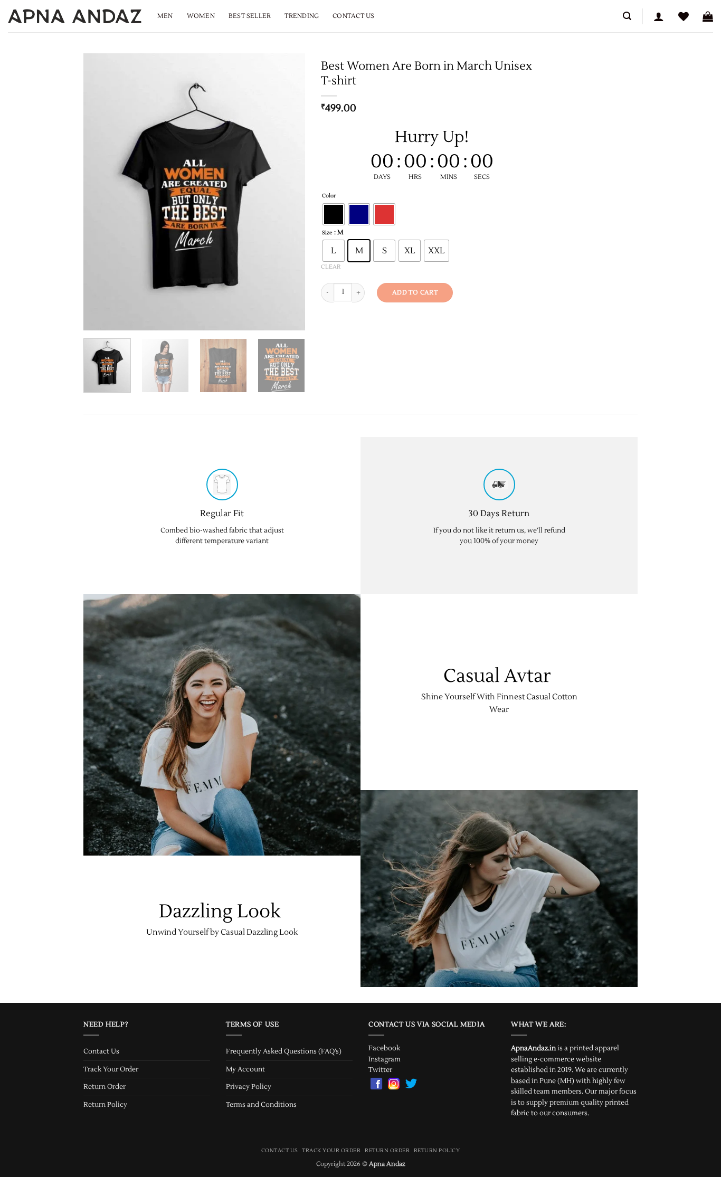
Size (327, 233)
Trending (301, 16)
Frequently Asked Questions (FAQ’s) (283, 1051)
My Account (245, 1069)
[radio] (333, 214)
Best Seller (250, 16)
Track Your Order (110, 1069)
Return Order (104, 1087)
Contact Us (353, 16)
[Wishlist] (683, 16)
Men (165, 16)
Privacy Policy (248, 1087)
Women (201, 16)
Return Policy (105, 1104)
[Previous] (101, 192)
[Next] (287, 192)
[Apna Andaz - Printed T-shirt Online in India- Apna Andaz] (74, 16)
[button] (627, 16)
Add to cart (415, 292)
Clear (330, 267)
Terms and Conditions (261, 1104)
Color (329, 196)
